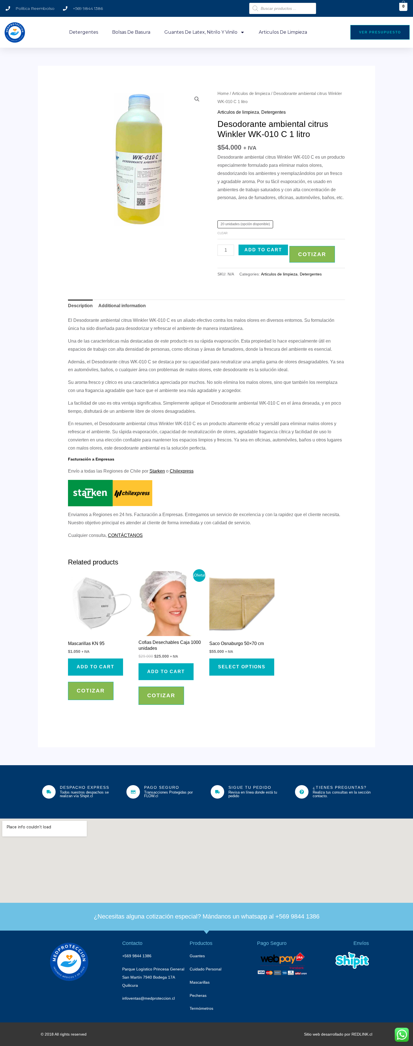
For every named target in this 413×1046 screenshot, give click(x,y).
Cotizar (312, 254)
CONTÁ (116, 535)
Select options (242, 666)
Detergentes (83, 32)
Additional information (122, 305)
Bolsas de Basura (131, 32)
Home (223, 93)
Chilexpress (182, 471)
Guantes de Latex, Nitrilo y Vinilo (200, 32)
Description (80, 305)
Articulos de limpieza (283, 32)
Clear (222, 233)
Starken (157, 471)
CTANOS (133, 535)
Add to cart (263, 249)
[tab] (80, 306)
